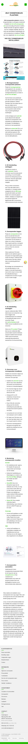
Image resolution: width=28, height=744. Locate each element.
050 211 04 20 (4, 723)
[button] (2, 4)
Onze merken (4, 680)
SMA (6, 526)
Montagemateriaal (5, 704)
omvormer (16, 380)
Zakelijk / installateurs (6, 683)
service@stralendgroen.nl (7, 728)
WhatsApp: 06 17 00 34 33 (7, 725)
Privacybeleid (4, 673)
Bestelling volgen (5, 654)
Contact (3, 662)
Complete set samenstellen (7, 691)
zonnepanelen (14, 234)
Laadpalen (3, 701)
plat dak (19, 116)
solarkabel (10, 171)
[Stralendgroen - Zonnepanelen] (14, 4)
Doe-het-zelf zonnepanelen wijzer (9, 678)
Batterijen (3, 699)
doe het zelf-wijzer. (12, 94)
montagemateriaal (15, 87)
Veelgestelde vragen (6, 657)
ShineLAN (9, 500)
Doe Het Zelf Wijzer (12, 477)
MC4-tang (18, 191)
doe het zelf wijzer (19, 35)
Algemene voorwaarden (7, 670)
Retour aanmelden (5, 652)
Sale (2, 706)
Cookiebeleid (4, 675)
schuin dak (14, 128)
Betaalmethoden (5, 659)
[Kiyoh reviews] (25, 262)
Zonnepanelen (4, 694)
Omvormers (4, 696)
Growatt (7, 462)
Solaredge (8, 511)
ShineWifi (9, 483)
